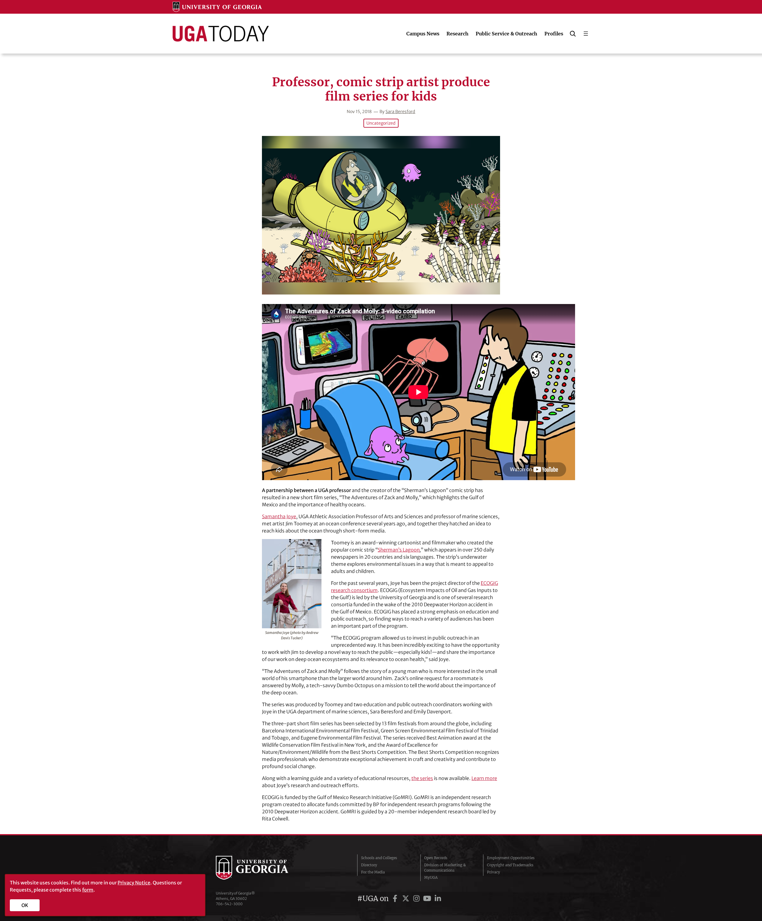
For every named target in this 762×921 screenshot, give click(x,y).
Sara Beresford (400, 111)
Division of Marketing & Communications (445, 868)
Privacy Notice (134, 883)
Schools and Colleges (379, 858)
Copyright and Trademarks (510, 865)
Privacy (493, 872)
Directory (369, 865)
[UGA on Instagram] (417, 898)
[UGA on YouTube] (428, 898)
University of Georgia (260, 868)
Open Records (435, 858)
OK (24, 905)
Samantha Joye (279, 516)
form (87, 890)
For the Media (373, 872)
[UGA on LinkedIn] (437, 898)
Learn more (484, 778)
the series (422, 778)
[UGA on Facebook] (396, 898)
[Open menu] (585, 33)
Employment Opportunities (511, 858)
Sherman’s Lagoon (399, 550)
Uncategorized (381, 123)
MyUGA (431, 877)
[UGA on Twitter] (406, 898)
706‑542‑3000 (229, 904)
